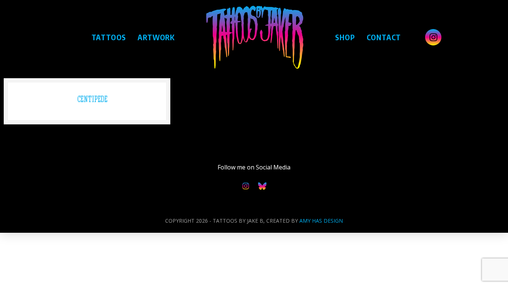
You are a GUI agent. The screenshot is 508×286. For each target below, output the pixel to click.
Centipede (92, 99)
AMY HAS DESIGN (321, 220)
